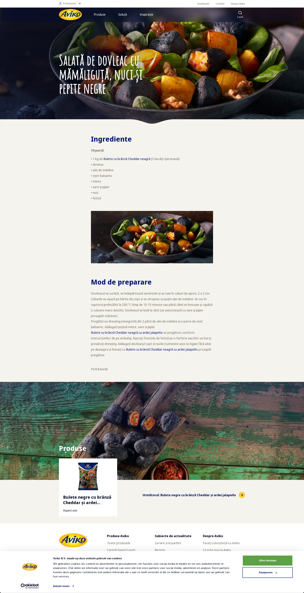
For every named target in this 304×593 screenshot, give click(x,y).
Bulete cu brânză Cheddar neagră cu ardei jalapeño (127, 332)
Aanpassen (266, 572)
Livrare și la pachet (168, 543)
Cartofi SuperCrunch (121, 550)
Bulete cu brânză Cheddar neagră (126, 159)
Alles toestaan (267, 560)
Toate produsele (118, 543)
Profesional (69, 3)
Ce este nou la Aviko (217, 550)
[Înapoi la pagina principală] (70, 15)
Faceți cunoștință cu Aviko (221, 543)
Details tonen (61, 586)
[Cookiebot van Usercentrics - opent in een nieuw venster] (29, 586)
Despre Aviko (238, 3)
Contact (220, 3)
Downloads (203, 3)
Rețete (160, 550)
